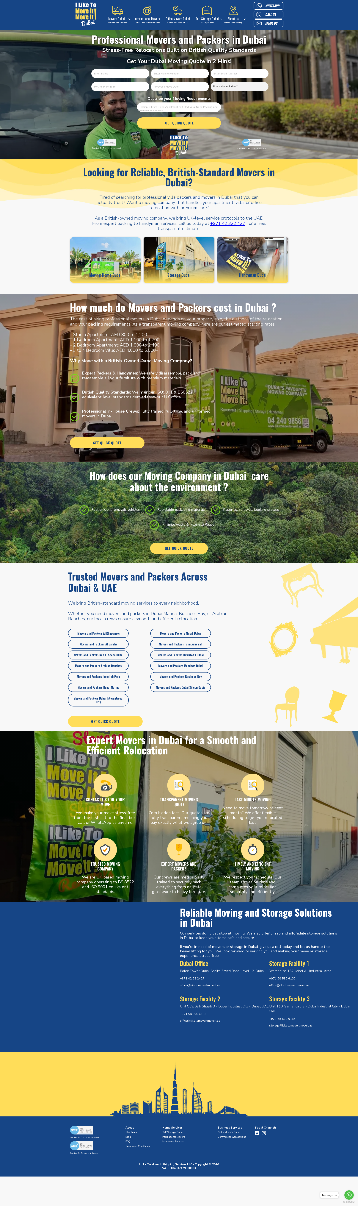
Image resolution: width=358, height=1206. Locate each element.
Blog (128, 1137)
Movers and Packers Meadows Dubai (180, 666)
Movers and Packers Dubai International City (98, 700)
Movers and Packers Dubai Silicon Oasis (180, 687)
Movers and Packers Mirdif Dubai (180, 633)
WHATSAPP (272, 5)
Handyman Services (173, 1141)
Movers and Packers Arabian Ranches (98, 666)
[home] (86, 15)
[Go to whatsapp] (349, 1195)
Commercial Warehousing (232, 1137)
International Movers (173, 1137)
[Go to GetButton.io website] (349, 1202)
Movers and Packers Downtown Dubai (181, 655)
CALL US (270, 14)
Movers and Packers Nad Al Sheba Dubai (98, 655)
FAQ (127, 1141)
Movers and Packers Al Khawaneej (98, 633)
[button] (119, 15)
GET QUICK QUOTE (107, 442)
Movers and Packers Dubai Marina (98, 687)
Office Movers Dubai (229, 1132)
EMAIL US (271, 23)
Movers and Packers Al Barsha (98, 644)
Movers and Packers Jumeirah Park (98, 676)
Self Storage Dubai (172, 1132)
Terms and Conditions (137, 1146)
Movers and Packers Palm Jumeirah (180, 644)
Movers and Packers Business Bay (180, 676)
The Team (131, 1132)
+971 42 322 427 (227, 223)
